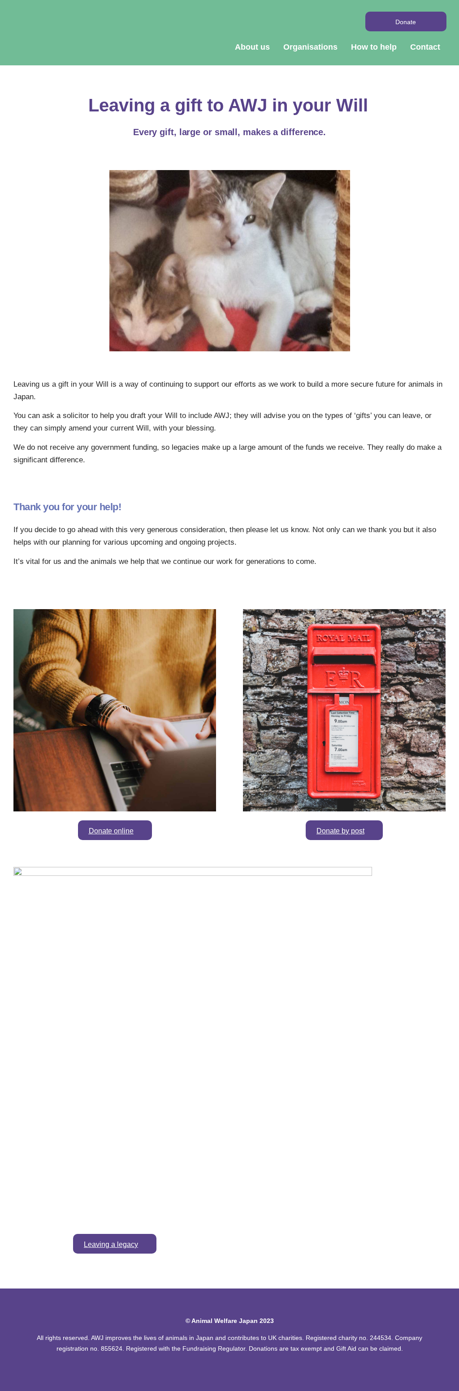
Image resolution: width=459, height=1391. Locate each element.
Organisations (310, 47)
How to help (374, 47)
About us (252, 47)
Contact (425, 47)
